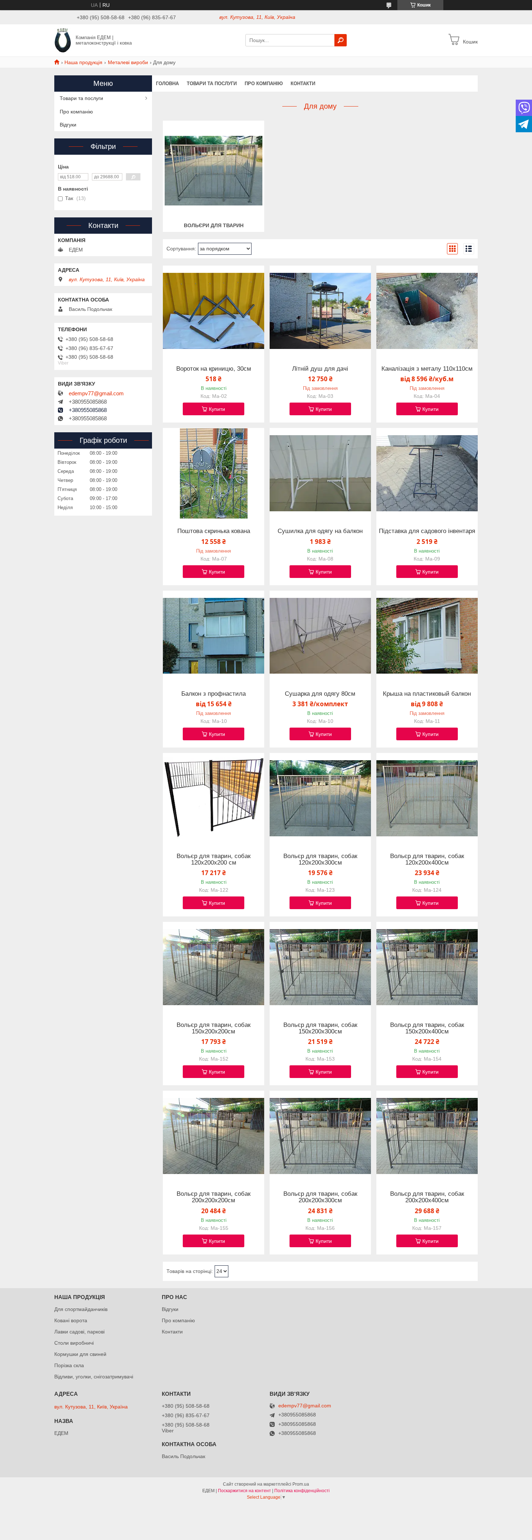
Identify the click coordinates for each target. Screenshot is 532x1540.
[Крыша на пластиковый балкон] (427, 636)
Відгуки (68, 125)
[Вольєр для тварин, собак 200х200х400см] (427, 1136)
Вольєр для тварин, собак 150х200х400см (427, 1028)
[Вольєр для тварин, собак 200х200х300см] (320, 1136)
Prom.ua (300, 1484)
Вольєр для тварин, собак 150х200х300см (320, 1028)
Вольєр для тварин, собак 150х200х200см (213, 1028)
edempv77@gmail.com (96, 393)
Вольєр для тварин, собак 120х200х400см (427, 859)
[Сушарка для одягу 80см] (320, 636)
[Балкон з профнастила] (213, 636)
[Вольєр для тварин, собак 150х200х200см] (213, 967)
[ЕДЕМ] (62, 40)
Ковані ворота (70, 1320)
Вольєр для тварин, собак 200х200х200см (213, 1197)
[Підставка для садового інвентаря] (427, 473)
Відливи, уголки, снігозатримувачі (93, 1376)
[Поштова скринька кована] (213, 473)
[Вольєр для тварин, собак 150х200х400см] (427, 967)
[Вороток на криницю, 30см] (213, 311)
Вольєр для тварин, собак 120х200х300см (320, 859)
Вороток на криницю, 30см (213, 369)
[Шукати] (340, 40)
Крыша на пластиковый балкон (427, 694)
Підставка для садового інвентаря (427, 531)
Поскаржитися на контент (244, 1490)
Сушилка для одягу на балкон (320, 531)
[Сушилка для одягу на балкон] (320, 473)
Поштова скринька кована (213, 531)
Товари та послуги (212, 83)
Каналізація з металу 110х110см (427, 369)
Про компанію (264, 83)
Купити (217, 409)
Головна (167, 83)
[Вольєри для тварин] (213, 170)
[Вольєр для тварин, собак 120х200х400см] (427, 798)
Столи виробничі (74, 1343)
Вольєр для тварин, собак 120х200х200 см (213, 859)
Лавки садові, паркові (79, 1332)
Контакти (303, 83)
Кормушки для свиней (80, 1354)
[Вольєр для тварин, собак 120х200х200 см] (213, 798)
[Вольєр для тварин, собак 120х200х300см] (320, 798)
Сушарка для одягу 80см (320, 694)
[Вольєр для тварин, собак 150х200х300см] (320, 967)
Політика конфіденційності (302, 1490)
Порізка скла (69, 1365)
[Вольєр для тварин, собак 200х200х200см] (213, 1136)
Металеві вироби (128, 62)
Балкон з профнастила (213, 694)
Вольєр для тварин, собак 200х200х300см (320, 1197)
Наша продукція (83, 62)
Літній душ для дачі (320, 369)
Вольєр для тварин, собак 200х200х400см (427, 1197)
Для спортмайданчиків (80, 1309)
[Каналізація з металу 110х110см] (427, 311)
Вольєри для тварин (214, 225)
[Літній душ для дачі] (320, 311)
